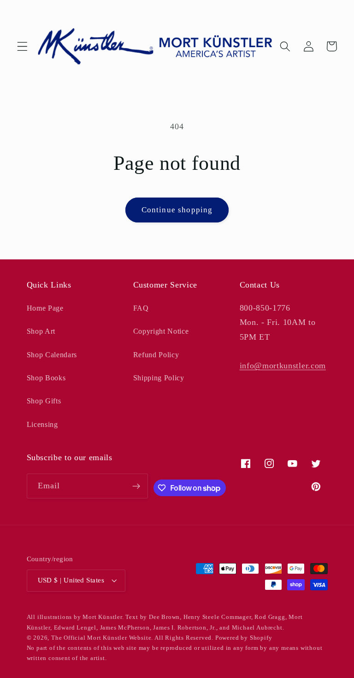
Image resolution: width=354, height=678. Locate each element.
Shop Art (41, 331)
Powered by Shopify (243, 638)
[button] (22, 46)
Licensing (42, 424)
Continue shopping (177, 209)
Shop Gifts (44, 401)
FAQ (141, 308)
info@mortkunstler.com (283, 365)
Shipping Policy (158, 378)
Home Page (45, 308)
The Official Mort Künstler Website (101, 638)
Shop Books (46, 378)
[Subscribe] (136, 486)
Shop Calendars (52, 355)
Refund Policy (156, 355)
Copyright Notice (161, 331)
